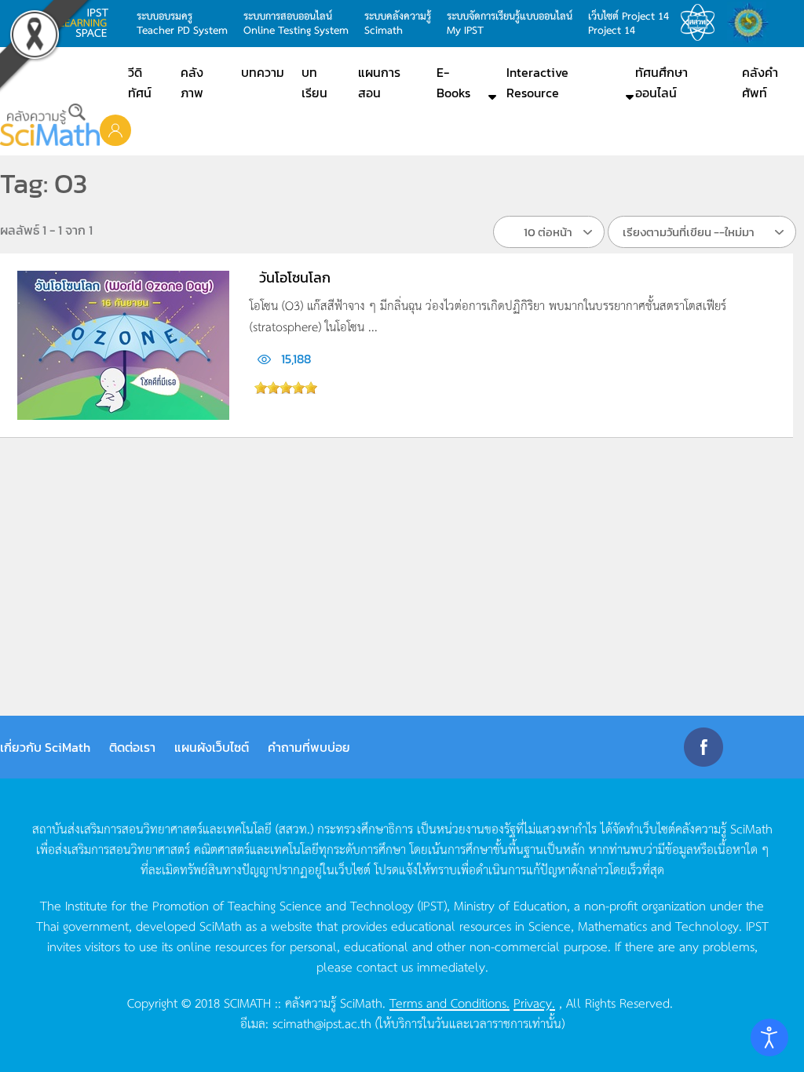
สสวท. (702, 23)
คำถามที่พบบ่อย (309, 747)
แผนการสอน (379, 82)
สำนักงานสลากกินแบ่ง (752, 23)
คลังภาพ (192, 82)
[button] (115, 129)
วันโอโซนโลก (295, 277)
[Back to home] (50, 125)
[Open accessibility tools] (769, 1037)
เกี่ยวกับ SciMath (45, 747)
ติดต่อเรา (132, 747)
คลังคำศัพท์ (760, 82)
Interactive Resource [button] (537, 82)
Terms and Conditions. (449, 1002)
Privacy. (534, 1002)
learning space (88, 23)
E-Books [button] (453, 82)
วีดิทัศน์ (140, 82)
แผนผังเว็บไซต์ (211, 747)
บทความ (262, 72)
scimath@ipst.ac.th (321, 1022)
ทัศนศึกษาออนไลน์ (661, 82)
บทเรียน (314, 82)
